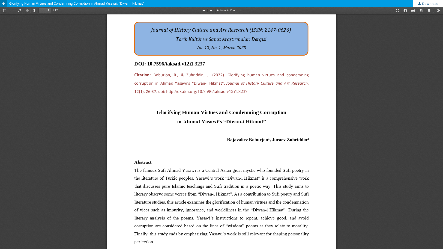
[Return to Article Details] (3, 3)
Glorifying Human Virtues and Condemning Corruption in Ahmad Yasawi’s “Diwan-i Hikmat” (76, 3)
